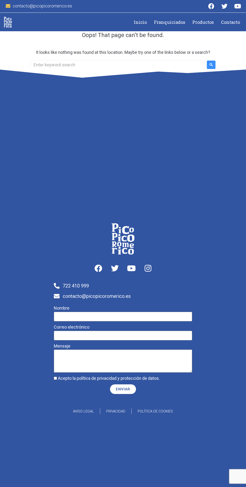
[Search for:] (117, 64)
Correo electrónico (71, 327)
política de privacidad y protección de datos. (118, 378)
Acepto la (109, 378)
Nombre (61, 308)
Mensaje (62, 346)
